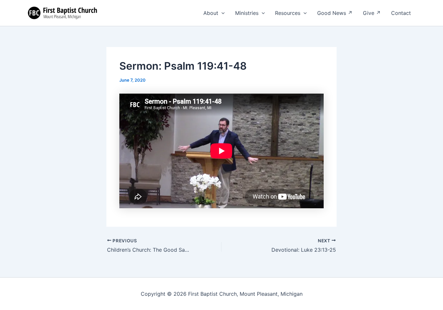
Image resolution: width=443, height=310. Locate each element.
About (210, 13)
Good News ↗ (335, 13)
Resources (287, 13)
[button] (221, 13)
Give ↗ (372, 13)
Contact (401, 13)
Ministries (246, 13)
